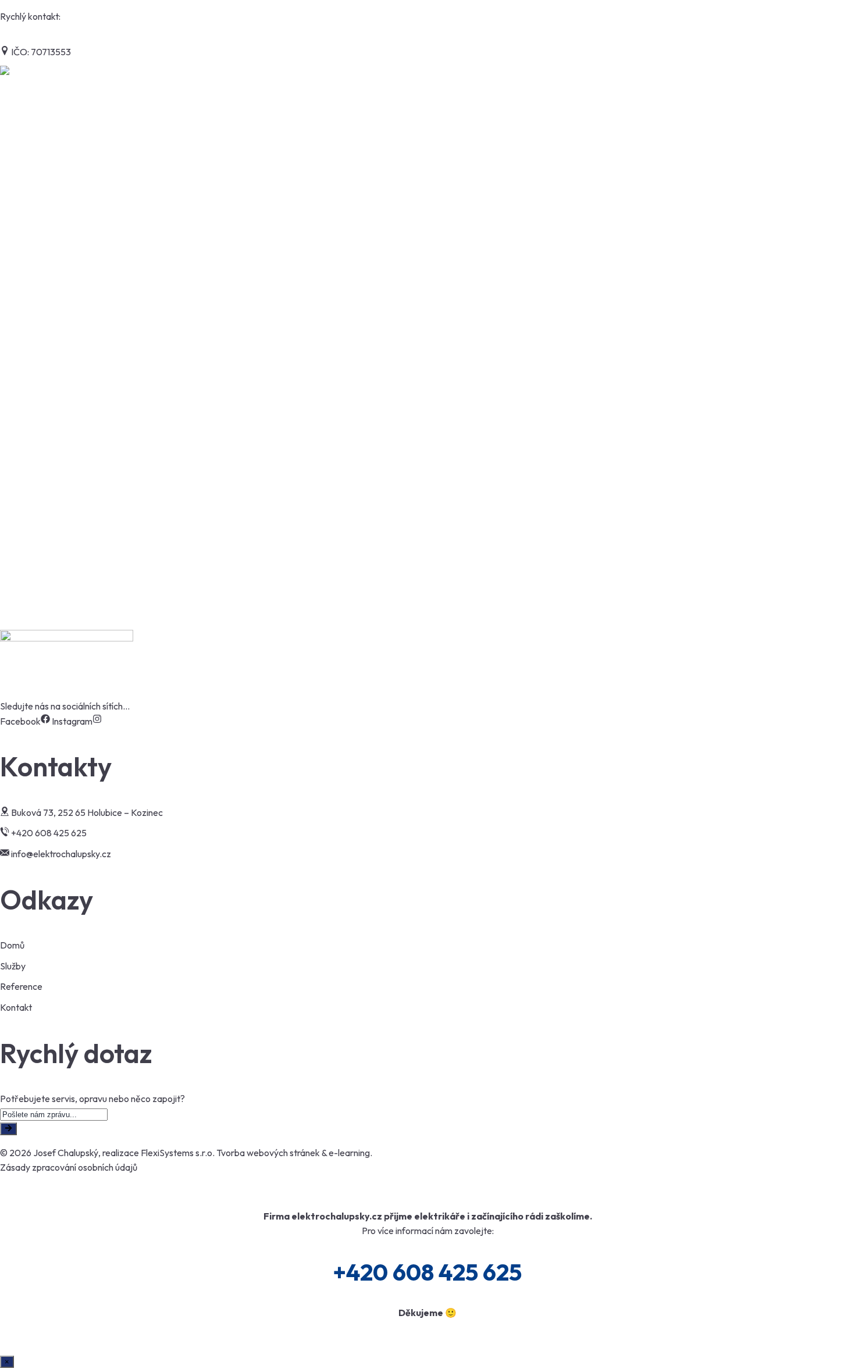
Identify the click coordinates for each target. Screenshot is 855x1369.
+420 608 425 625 (100, 16)
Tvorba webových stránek (268, 1152)
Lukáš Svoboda (43, 548)
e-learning (349, 1152)
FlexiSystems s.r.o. (178, 1152)
